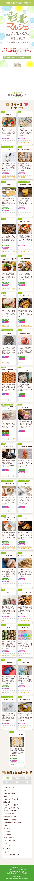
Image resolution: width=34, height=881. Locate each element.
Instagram (5, 138)
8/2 (17, 782)
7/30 (17, 778)
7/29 (7, 778)
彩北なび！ (5, 208)
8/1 (7, 782)
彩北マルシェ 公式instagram (16, 57)
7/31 (27, 778)
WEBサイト (5, 430)
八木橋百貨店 (17, 93)
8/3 (27, 782)
